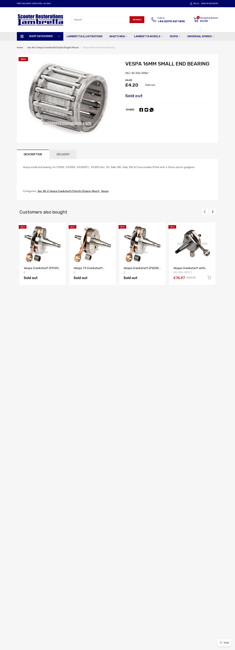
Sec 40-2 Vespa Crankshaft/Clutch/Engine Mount (68, 191)
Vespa (104, 191)
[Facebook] (141, 110)
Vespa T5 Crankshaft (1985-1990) (88, 269)
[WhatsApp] (151, 110)
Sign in (204, 3)
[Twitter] (146, 110)
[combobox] (100, 19)
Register (213, 3)
